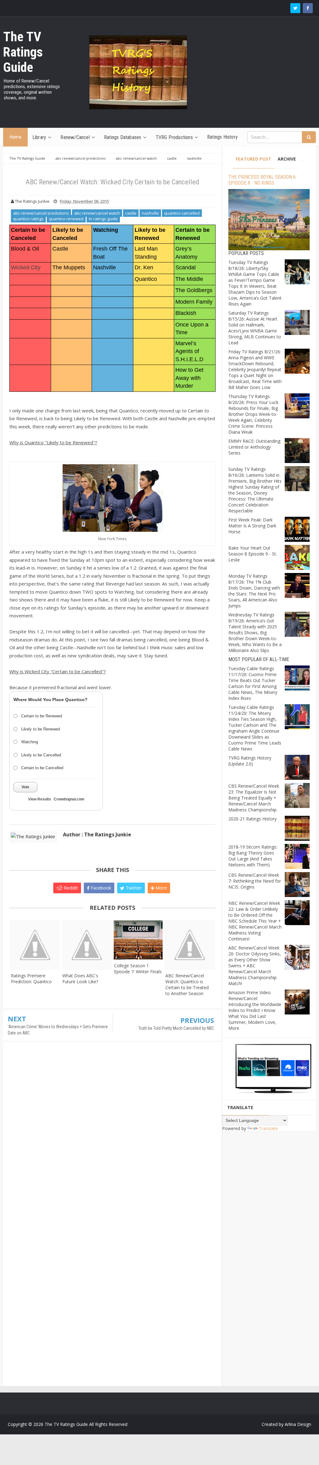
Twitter (133, 887)
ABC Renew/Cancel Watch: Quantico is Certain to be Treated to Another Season (187, 984)
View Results (39, 799)
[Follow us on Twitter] (295, 8)
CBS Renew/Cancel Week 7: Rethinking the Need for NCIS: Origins (254, 881)
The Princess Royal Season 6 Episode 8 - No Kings (262, 180)
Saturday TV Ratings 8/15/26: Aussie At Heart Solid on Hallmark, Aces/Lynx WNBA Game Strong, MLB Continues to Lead (254, 328)
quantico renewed (66, 219)
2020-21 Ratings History (252, 819)
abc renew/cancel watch (97, 213)
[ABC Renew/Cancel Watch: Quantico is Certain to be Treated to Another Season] (189, 944)
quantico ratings (28, 219)
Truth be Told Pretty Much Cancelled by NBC (176, 1028)
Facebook (100, 887)
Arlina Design (298, 1424)
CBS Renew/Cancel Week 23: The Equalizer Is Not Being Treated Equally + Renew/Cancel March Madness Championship (253, 798)
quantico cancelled (182, 213)
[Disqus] (112, 1136)
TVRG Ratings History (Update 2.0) (249, 761)
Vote (25, 787)
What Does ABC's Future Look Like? (80, 978)
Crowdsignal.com (69, 799)
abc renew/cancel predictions (41, 213)
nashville (150, 213)
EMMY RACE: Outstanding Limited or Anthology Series (254, 447)
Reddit (70, 887)
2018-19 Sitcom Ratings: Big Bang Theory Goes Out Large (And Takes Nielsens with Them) (252, 856)
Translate (268, 1128)
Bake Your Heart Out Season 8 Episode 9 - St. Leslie (252, 554)
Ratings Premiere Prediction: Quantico (31, 978)
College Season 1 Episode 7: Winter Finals (138, 968)
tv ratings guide (103, 219)
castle (130, 213)
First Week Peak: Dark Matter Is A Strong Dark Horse (252, 526)
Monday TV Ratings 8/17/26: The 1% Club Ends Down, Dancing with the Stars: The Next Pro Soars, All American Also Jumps (254, 591)
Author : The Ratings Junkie (97, 834)
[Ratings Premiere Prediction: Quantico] (35, 944)
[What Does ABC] (86, 944)
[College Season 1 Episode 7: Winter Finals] (138, 940)
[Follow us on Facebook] (308, 8)
